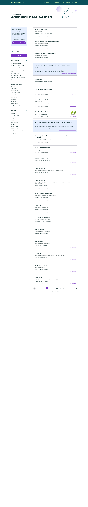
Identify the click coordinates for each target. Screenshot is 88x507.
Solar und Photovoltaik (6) (17, 84)
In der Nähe (14, 110)
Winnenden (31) (14, 128)
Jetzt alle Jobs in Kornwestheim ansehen (67, 73)
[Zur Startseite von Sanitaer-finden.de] (17, 2)
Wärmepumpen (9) (15, 79)
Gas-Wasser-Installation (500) (17, 65)
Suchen (19, 55)
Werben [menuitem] (68, 2)
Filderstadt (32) (14, 126)
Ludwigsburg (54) (15, 115)
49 (60, 288)
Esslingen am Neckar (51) (16, 118)
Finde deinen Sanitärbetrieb (19, 42)
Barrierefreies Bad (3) (15, 92)
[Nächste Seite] (76, 288)
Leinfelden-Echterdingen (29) (17, 130)
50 (63, 288)
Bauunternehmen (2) (15, 105)
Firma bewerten (73, 35)
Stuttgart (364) (14, 113)
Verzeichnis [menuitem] (46, 2)
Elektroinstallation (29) (16, 75)
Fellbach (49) (14, 120)
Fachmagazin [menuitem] (56, 2)
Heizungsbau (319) (15, 73)
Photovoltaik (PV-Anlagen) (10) (18, 77)
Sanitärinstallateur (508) (16, 63)
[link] (55, 32)
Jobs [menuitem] (63, 2)
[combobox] (19, 51)
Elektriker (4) (14, 86)
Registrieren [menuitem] (74, 2)
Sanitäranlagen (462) (15, 67)
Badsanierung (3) (14, 97)
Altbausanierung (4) (15, 90)
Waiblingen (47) (14, 122)
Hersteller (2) (14, 99)
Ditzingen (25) (14, 133)
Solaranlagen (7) (14, 82)
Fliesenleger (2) (14, 103)
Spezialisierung (15, 60)
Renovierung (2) (14, 101)
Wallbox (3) (13, 95)
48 (57, 288)
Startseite (13, 6)
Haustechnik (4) (14, 88)
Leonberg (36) (14, 124)
